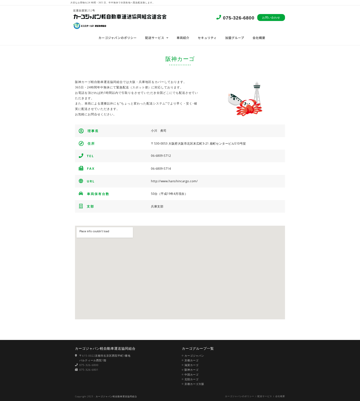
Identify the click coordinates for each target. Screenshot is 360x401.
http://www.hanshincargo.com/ (174, 181)
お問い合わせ (271, 17)
